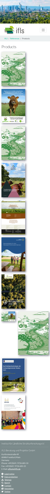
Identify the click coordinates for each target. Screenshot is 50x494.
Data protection (11, 477)
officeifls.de (14, 469)
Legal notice (9, 474)
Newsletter (9, 488)
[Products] (14, 30)
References (14, 38)
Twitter (7, 491)
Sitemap (8, 480)
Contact (7, 485)
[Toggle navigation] (43, 30)
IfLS (6, 38)
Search (7, 483)
